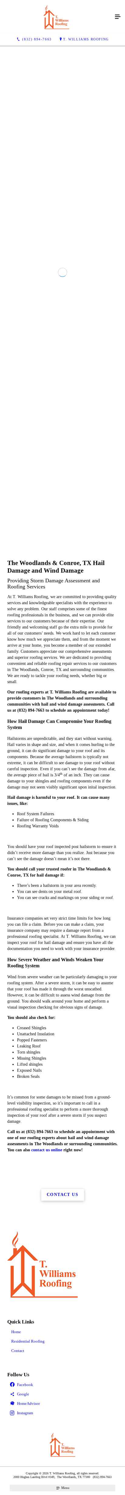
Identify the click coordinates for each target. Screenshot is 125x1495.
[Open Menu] (117, 17)
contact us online (46, 1352)
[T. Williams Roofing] (56, 17)
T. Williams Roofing (86, 39)
